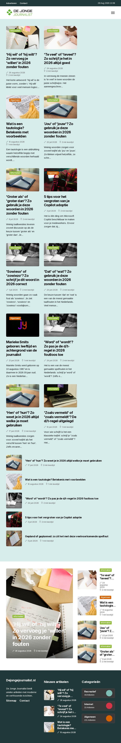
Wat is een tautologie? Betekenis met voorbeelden (17, 130)
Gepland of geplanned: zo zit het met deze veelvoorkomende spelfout (66, 536)
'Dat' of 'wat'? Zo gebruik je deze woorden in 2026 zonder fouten (57, 277)
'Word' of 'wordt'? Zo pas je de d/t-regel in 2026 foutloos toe (58, 348)
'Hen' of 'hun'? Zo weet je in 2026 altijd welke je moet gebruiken (22, 419)
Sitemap (11, 700)
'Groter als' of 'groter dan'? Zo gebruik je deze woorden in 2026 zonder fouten (19, 205)
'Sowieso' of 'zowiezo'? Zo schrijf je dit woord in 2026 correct (22, 277)
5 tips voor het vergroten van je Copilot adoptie (56, 201)
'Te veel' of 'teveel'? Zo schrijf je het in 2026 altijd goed (60, 58)
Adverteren (11, 3)
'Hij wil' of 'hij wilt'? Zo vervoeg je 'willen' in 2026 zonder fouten (21, 60)
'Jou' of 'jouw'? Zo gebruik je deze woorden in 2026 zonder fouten (58, 130)
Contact (23, 3)
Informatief (15, 30)
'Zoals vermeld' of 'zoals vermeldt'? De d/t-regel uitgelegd (60, 417)
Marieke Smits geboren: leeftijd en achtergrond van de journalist (21, 348)
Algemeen (15, 100)
